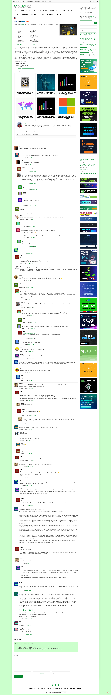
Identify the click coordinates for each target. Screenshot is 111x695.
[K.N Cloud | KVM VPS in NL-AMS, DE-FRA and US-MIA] (88, 153)
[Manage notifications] (108, 692)
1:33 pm (29, 505)
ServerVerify (69, 10)
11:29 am (29, 460)
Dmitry (21, 255)
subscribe (42, 673)
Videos (57, 10)
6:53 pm (29, 344)
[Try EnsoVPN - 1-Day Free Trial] (88, 137)
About (14, 1)
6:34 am (30, 307)
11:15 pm (28, 625)
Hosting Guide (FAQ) (21, 1)
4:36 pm (31, 415)
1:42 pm (28, 150)
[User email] (16, 137)
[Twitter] (97, 1)
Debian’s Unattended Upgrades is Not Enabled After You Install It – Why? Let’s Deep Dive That (88, 46)
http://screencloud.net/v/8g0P (29, 333)
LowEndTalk (62, 10)
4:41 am (32, 189)
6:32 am (28, 388)
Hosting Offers (21, 10)
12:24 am (29, 440)
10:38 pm (31, 205)
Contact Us (50, 692)
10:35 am (28, 563)
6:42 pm (31, 171)
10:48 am (27, 485)
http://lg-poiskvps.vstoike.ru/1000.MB (26, 68)
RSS (61, 692)
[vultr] (88, 73)
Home (15, 10)
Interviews (45, 10)
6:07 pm (27, 544)
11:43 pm (28, 287)
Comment (16, 655)
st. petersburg (43, 18)
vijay (20, 146)
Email (15, 668)
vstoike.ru (49, 18)
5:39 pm (28, 555)
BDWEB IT (21, 249)
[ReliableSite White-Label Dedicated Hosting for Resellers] (88, 89)
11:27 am (29, 477)
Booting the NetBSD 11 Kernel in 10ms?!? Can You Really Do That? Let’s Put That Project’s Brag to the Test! (88, 39)
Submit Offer (37, 1)
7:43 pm (29, 219)
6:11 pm (28, 495)
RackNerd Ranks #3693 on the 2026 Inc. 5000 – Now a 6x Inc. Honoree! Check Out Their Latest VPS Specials (88, 33)
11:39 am (29, 400)
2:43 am (30, 446)
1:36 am (31, 183)
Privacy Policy (57, 692)
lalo (20, 153)
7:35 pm (28, 253)
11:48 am (32, 338)
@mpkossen (52, 132)
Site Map (65, 692)
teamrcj (25, 198)
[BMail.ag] (88, 121)
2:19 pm (29, 299)
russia (39, 18)
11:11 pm (32, 322)
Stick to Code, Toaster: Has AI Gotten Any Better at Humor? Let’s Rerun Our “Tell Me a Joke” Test (88, 51)
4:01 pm (29, 157)
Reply (31, 150)
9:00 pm (28, 280)
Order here (19, 44)
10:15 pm (30, 406)
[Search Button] (95, 23)
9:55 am (32, 195)
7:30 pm (29, 453)
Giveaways (51, 10)
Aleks (21, 290)
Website (54, 668)
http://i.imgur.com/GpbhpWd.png (26, 609)
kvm (37, 18)
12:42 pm (30, 380)
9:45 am (29, 579)
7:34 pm (27, 634)
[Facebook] (90, 1)
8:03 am (29, 358)
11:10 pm (31, 328)
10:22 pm (27, 618)
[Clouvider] (88, 105)
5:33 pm (30, 164)
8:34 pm (29, 263)
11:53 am (28, 365)
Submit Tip (44, 1)
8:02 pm (30, 237)
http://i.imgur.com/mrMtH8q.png (26, 610)
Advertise (49, 1)
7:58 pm (28, 466)
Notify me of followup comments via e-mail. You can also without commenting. (34, 673)
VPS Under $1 (29, 10)
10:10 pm (26, 590)
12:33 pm (30, 351)
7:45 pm (31, 315)
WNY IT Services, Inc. (62, 691)
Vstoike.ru (22, 24)
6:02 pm (28, 429)
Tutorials (39, 10)
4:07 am (29, 272)
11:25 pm (31, 246)
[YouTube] (93, 1)
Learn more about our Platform (86, 20)
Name (34, 668)
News (35, 10)
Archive (45, 692)
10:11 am (30, 226)
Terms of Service (47, 59)
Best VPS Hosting (30, 1)
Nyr (20, 347)
